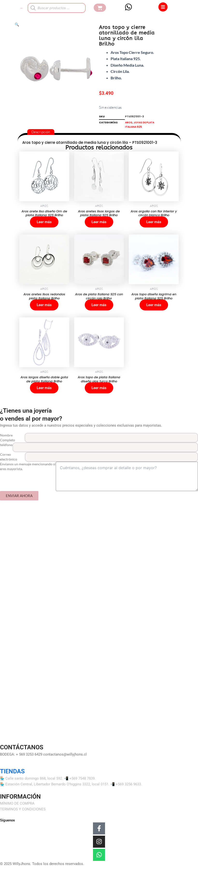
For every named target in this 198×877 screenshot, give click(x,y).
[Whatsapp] (99, 855)
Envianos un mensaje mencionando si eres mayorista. (28, 466)
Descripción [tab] (40, 132)
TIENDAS (12, 771)
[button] (17, 24)
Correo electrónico (8, 456)
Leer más (44, 222)
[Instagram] (99, 842)
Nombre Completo (7, 437)
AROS (128, 122)
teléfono (6, 445)
